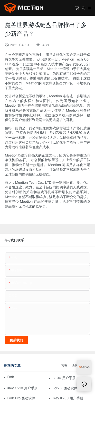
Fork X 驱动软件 (65, 388)
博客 (64, 365)
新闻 (75, 365)
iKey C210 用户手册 (22, 388)
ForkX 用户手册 (12, 377)
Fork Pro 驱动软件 (21, 398)
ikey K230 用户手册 (68, 398)
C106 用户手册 (64, 378)
